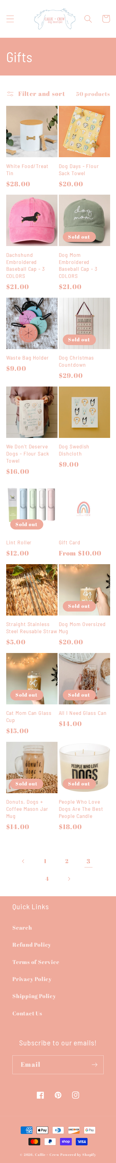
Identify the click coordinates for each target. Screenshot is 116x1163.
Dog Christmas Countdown (76, 361)
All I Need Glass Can (83, 712)
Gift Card (69, 542)
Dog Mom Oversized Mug (82, 627)
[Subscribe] (94, 1064)
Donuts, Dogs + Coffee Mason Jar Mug (27, 808)
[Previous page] (23, 861)
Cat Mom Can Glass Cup (29, 716)
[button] (10, 19)
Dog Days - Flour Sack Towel (79, 169)
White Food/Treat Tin (27, 169)
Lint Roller (19, 542)
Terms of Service (35, 962)
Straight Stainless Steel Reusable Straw (31, 627)
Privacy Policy (32, 979)
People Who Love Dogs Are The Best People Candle (81, 808)
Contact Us (27, 1013)
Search (22, 927)
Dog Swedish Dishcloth (74, 450)
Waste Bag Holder (27, 357)
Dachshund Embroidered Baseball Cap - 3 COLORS (25, 265)
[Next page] (69, 879)
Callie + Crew (47, 1154)
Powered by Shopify (78, 1154)
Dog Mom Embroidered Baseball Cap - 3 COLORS (78, 265)
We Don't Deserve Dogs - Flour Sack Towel (27, 453)
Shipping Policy (34, 996)
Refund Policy (31, 944)
